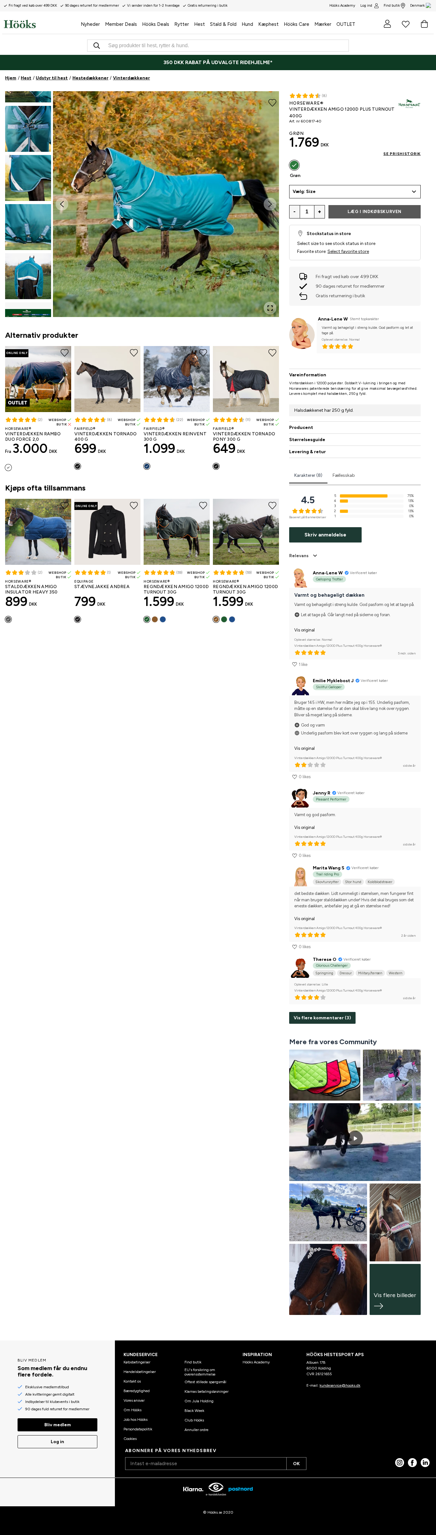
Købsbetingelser (137, 1362)
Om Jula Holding (199, 1401)
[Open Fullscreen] (270, 308)
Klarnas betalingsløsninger (206, 1391)
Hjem (10, 78)
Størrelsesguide (307, 439)
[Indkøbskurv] (424, 24)
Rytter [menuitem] (181, 24)
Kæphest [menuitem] (268, 24)
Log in (57, 1441)
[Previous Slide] (62, 204)
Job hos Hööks (135, 1419)
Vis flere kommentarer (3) (322, 1018)
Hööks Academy (256, 1362)
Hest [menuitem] (199, 24)
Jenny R (321, 793)
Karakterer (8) (308, 475)
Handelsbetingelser (140, 1371)
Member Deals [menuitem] (121, 24)
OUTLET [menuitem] (345, 24)
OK (296, 1463)
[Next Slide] (270, 204)
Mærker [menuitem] (322, 24)
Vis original (304, 630)
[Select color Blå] (163, 619)
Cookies (130, 1438)
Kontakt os (132, 1381)
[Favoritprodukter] (406, 24)
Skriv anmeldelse (325, 535)
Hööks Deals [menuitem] (155, 24)
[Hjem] (41, 24)
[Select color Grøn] (294, 165)
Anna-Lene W (333, 319)
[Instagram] (399, 1462)
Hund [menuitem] (247, 24)
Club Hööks (194, 1420)
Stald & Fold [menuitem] (223, 24)
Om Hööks (132, 1410)
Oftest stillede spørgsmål (205, 1382)
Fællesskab (344, 475)
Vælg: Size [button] (304, 191)
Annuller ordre (196, 1430)
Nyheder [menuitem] (90, 24)
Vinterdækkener (131, 78)
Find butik (392, 6)
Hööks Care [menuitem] (296, 24)
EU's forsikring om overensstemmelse (199, 1372)
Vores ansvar (134, 1400)
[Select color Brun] (155, 619)
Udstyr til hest (52, 78)
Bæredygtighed (137, 1391)
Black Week (194, 1410)
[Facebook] (412, 1462)
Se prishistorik (402, 153)
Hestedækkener (90, 78)
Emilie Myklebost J (333, 680)
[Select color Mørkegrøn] (147, 619)
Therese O (324, 959)
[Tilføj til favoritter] (272, 102)
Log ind (366, 6)
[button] (28, 129)
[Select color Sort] (77, 466)
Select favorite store (348, 251)
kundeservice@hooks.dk (339, 1385)
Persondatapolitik (138, 1429)
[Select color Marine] (8, 467)
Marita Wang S (328, 868)
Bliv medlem (57, 1425)
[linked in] (425, 1462)
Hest (26, 78)
